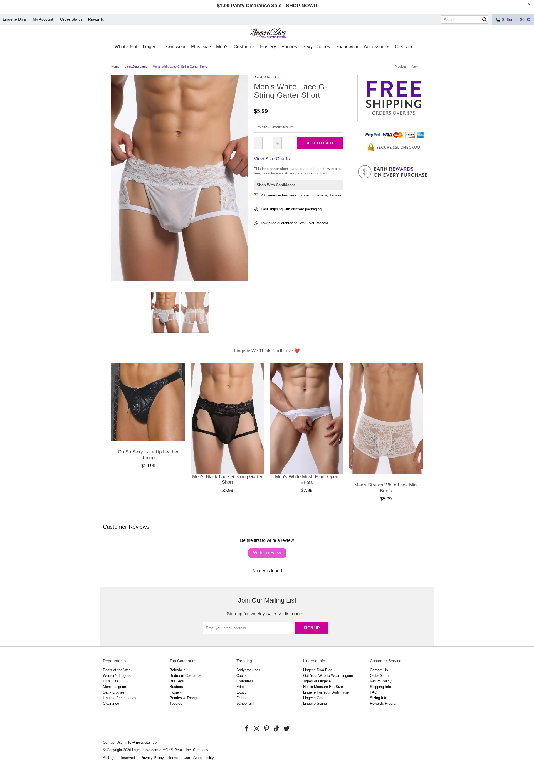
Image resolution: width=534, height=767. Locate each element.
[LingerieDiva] (267, 34)
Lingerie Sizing (315, 703)
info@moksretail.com (142, 742)
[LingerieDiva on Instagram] (257, 728)
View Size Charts (272, 158)
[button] (126, 47)
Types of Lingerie (317, 681)
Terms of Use (179, 758)
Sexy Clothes (114, 692)
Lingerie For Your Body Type (326, 692)
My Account (43, 19)
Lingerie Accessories (119, 698)
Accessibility (203, 758)
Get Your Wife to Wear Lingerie (328, 675)
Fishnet (242, 698)
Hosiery (176, 692)
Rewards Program (384, 703)
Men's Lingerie (114, 687)
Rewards (96, 19)
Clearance (111, 703)
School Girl (245, 703)
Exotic (241, 692)
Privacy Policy (152, 758)
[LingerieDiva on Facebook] (247, 728)
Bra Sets (177, 681)
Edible (241, 687)
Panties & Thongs (184, 698)
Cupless (242, 675)
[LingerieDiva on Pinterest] (267, 728)
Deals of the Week (118, 670)
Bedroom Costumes (186, 675)
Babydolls (178, 670)
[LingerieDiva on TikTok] (277, 728)
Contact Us (379, 670)
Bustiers (176, 687)
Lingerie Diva (14, 19)
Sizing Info (378, 698)
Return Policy (381, 681)
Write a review (267, 552)
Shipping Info (380, 687)
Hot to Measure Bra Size (323, 687)
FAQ (373, 692)
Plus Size (110, 681)
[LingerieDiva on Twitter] (286, 728)
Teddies (176, 703)
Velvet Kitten (272, 77)
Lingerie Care (313, 698)
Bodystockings (248, 670)
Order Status (71, 19)
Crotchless (245, 681)
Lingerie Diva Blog (317, 670)
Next (415, 66)
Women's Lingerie (117, 675)
